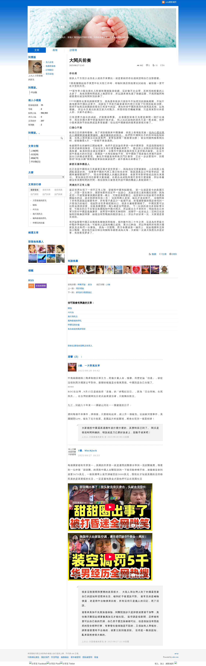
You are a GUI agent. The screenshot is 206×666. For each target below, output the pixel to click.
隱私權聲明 (87, 657)
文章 (36, 50)
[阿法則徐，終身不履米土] (164, 269)
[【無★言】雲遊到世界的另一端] (136, 269)
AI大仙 (71, 312)
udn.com (175, 657)
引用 (164, 254)
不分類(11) (35, 162)
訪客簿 (73, 50)
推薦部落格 (50, 66)
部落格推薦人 (36, 241)
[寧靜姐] (109, 269)
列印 (174, 254)
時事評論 (82, 284)
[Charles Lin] (118, 269)
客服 (96, 657)
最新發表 (34, 190)
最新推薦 (58, 190)
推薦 (154, 254)
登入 (157, 664)
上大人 (45, 26)
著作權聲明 (76, 657)
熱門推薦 (58, 194)
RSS (31, 286)
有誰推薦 (73, 261)
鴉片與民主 (73, 316)
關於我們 (45, 657)
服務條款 (65, 657)
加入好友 (50, 62)
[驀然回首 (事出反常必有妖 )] (90, 269)
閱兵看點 (80, 288)
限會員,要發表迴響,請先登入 (80, 346)
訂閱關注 (50, 70)
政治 (90, 284)
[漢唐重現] (72, 269)
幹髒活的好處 (74, 325)
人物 (108, 284)
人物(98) (34, 151)
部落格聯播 (41, 286)
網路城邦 (170, 664)
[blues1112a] (155, 269)
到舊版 (61, 27)
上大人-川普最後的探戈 (93, 437)
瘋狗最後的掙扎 (75, 321)
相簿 (55, 50)
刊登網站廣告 (33, 657)
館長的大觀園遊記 (84, 292)
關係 (70, 308)
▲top (176, 653)
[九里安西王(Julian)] (99, 269)
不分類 (34, 92)
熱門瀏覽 (34, 194)
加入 (162, 664)
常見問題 (55, 657)
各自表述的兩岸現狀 (77, 329)
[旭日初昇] (127, 269)
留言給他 (50, 74)
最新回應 (46, 190)
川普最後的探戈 (39, 200)
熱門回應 (46, 194)
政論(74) (34, 158)
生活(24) (34, 154)
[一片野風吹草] (145, 269)
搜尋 (62, 138)
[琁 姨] (81, 269)
